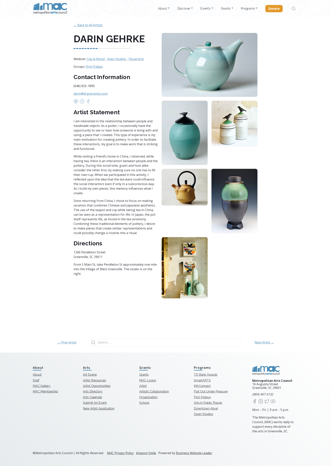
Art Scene (90, 374)
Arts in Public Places (208, 403)
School (144, 403)
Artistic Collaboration (154, 391)
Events (205, 8)
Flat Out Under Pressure (211, 391)
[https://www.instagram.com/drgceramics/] (82, 102)
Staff (36, 380)
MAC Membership (45, 391)
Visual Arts (136, 59)
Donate (274, 9)
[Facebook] (254, 401)
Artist (143, 386)
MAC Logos (147, 380)
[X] (267, 401)
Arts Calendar (92, 397)
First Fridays (94, 66)
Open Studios (116, 59)
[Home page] (50, 8)
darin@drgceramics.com (91, 93)
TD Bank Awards (205, 374)
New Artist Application (99, 408)
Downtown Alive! (206, 408)
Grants (226, 8)
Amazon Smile (146, 453)
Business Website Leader (194, 453)
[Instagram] (260, 401)
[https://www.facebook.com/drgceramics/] (88, 102)
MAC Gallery (41, 386)
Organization (148, 397)
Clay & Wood (96, 59)
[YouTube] (273, 401)
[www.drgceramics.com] (76, 102)
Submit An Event (95, 403)
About (163, 8)
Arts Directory (92, 391)
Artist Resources (94, 380)
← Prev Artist (66, 342)
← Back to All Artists (88, 25)
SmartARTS (202, 380)
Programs (248, 8)
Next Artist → (264, 342)
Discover (184, 8)
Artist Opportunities (97, 386)
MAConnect (202, 386)
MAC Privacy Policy (120, 453)
